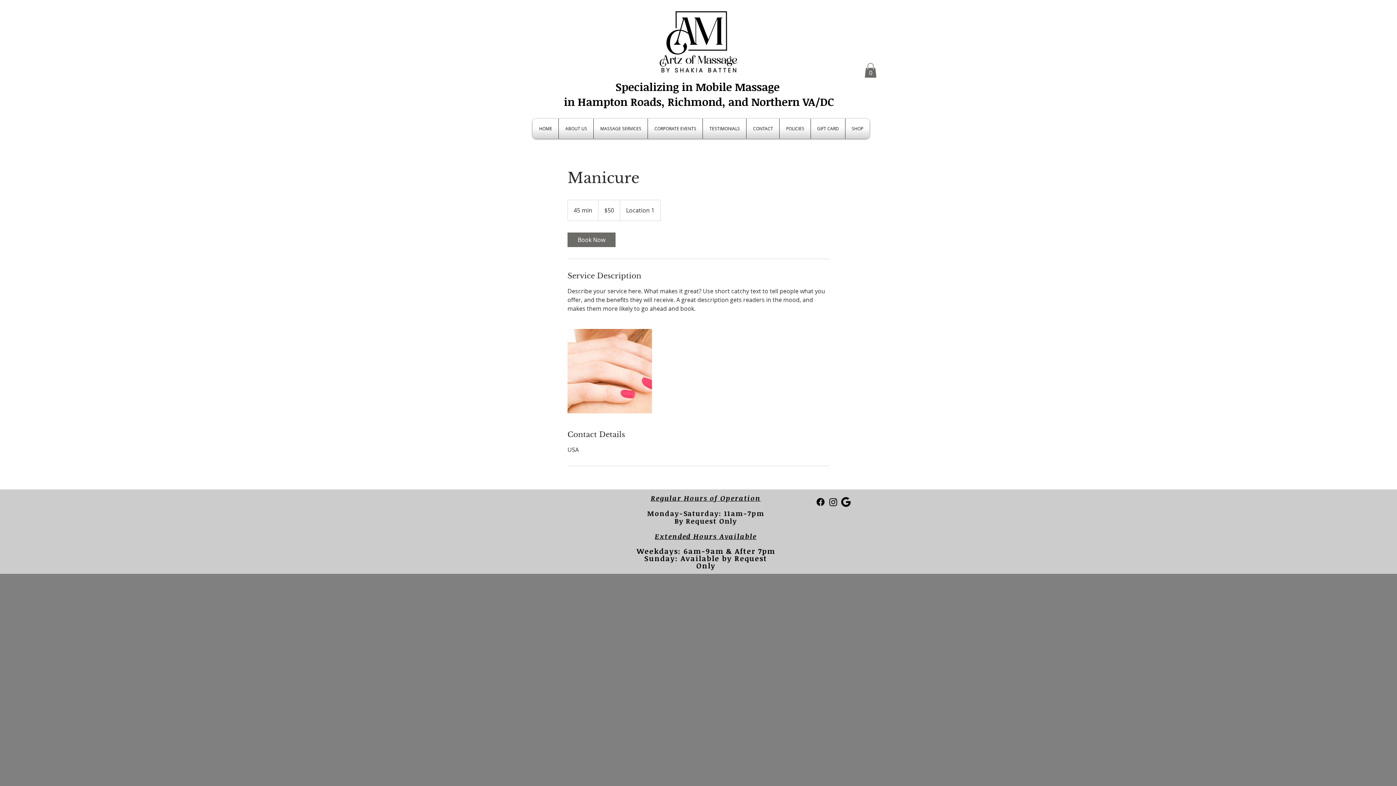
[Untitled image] (610, 371)
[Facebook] (820, 502)
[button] (870, 70)
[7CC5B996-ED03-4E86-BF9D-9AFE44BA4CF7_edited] (846, 502)
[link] (592, 240)
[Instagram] (833, 502)
